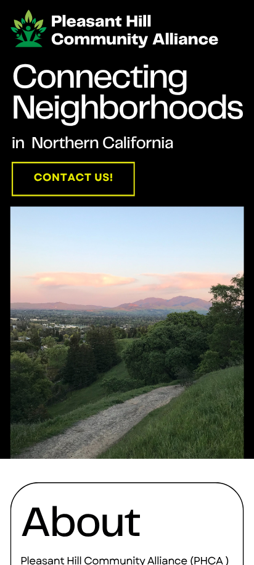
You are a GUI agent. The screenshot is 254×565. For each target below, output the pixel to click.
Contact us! (73, 177)
